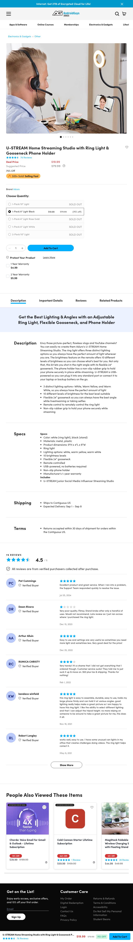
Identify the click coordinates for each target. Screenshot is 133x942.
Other (38, 36)
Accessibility (100, 907)
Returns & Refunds (104, 898)
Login (63, 907)
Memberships (71, 24)
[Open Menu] (9, 14)
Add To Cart (51, 248)
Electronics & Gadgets (101, 24)
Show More (66, 765)
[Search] (117, 14)
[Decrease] (9, 248)
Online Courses (45, 24)
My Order (66, 898)
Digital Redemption (71, 902)
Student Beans (101, 919)
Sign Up (16, 917)
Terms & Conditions (104, 902)
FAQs (63, 915)
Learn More (49, 257)
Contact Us (66, 911)
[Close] (122, 4)
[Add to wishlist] (127, 147)
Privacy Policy (68, 919)
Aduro (16, 189)
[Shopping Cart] (124, 14)
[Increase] (22, 248)
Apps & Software (18, 24)
